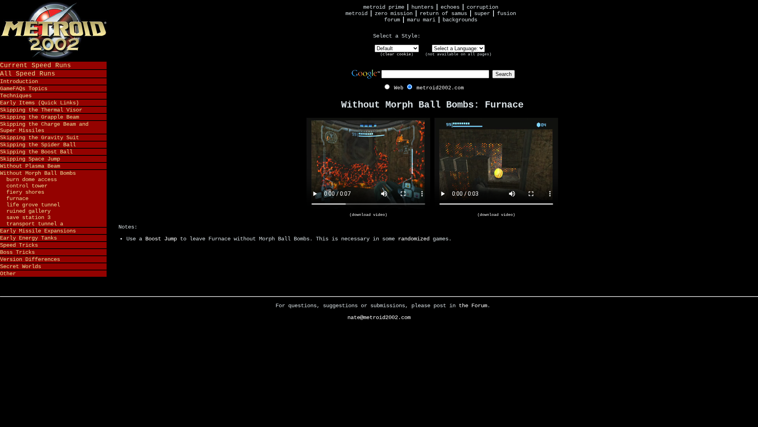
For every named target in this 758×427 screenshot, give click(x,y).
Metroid (356, 13)
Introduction (19, 81)
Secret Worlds (20, 266)
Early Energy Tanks (28, 238)
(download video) (368, 215)
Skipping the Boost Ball (36, 152)
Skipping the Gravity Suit (39, 137)
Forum (392, 20)
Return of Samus (443, 13)
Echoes (450, 7)
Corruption (482, 7)
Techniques (16, 96)
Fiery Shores (25, 192)
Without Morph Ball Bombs (38, 173)
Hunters (422, 7)
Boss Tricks (17, 252)
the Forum (473, 305)
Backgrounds (460, 20)
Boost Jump (161, 239)
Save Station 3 (28, 217)
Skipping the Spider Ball (38, 145)
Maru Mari (421, 20)
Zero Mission (394, 13)
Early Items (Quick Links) (39, 103)
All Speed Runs (27, 73)
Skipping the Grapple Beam (39, 117)
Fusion (506, 13)
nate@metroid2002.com (379, 317)
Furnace (17, 198)
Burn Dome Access (31, 179)
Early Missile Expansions (38, 231)
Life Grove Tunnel (33, 205)
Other (8, 273)
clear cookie (397, 54)
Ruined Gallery (28, 211)
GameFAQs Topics (23, 88)
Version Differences (30, 259)
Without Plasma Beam (30, 166)
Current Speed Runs (35, 65)
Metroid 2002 (53, 30)
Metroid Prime (383, 7)
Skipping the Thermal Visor (41, 110)
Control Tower (26, 186)
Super (482, 13)
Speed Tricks (19, 245)
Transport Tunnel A (34, 224)
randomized (414, 239)
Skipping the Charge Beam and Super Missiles (44, 127)
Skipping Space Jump (30, 159)
